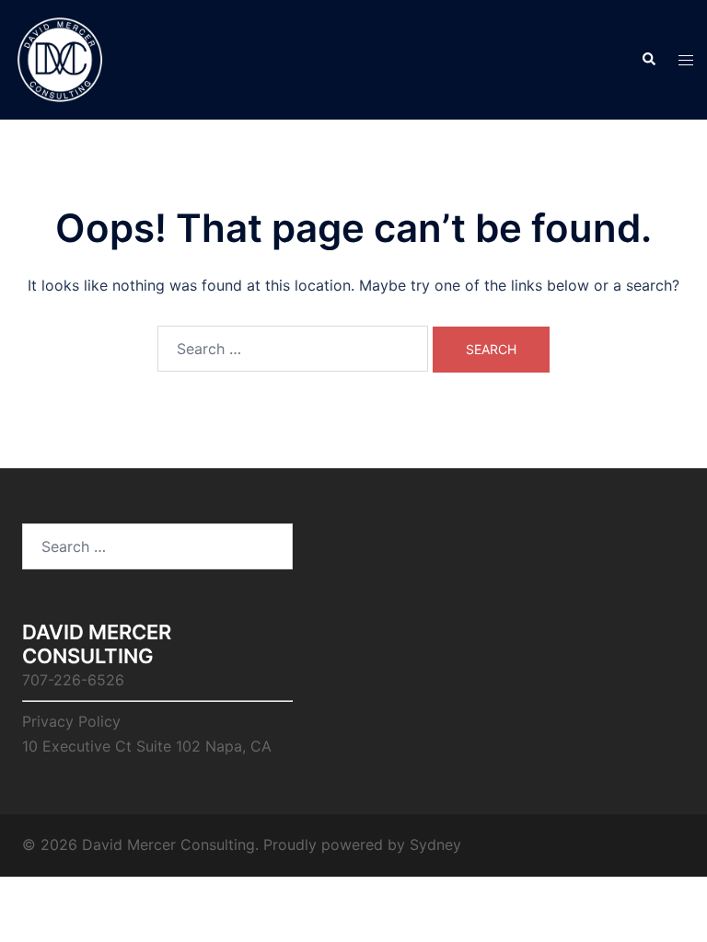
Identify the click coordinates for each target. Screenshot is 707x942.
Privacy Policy (71, 721)
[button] (648, 59)
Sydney (435, 844)
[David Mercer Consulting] (60, 58)
